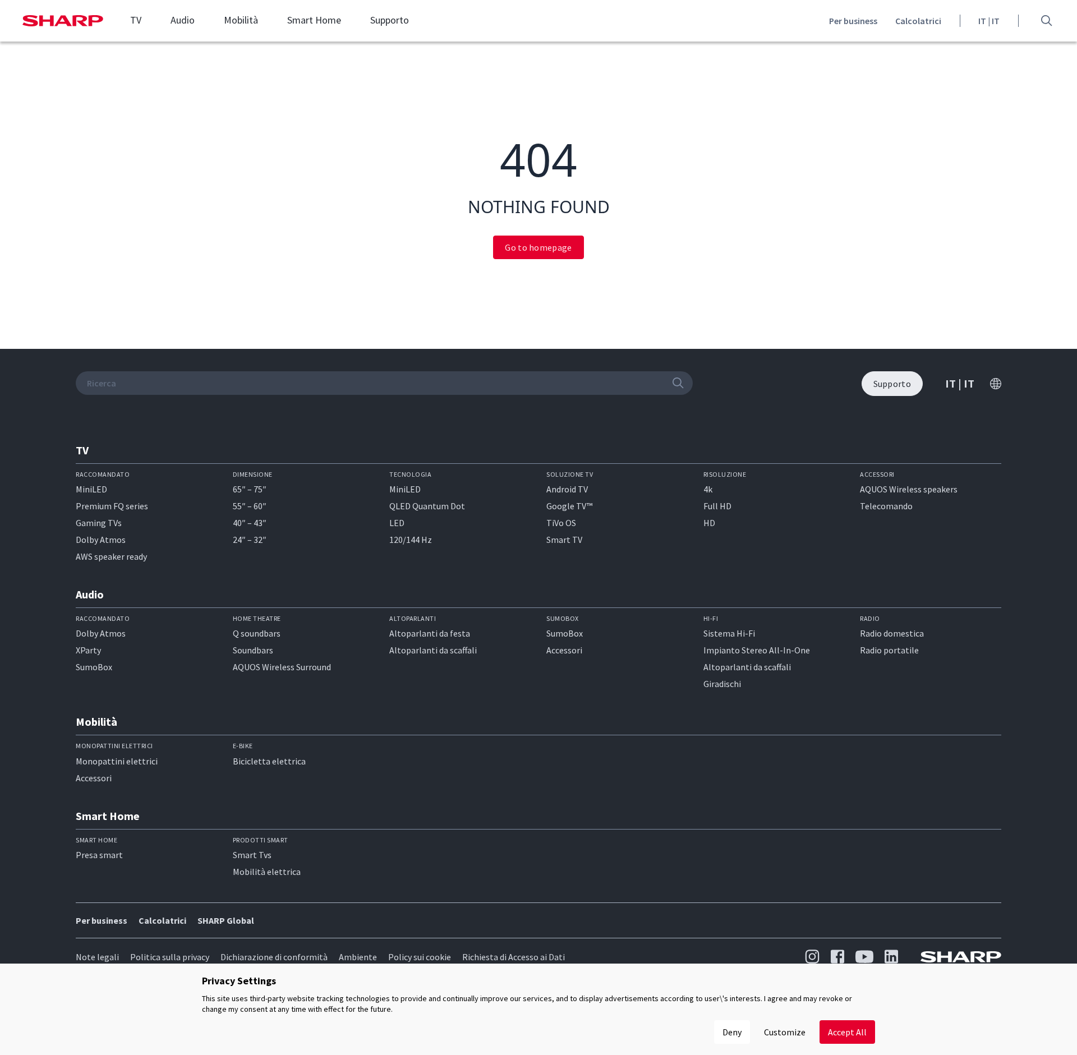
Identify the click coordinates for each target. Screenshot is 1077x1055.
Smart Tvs (252, 854)
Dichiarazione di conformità (274, 956)
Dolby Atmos (101, 539)
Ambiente (358, 956)
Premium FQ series (112, 506)
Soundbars (253, 650)
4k (707, 489)
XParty (88, 650)
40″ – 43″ (249, 522)
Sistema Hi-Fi (729, 633)
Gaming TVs (99, 522)
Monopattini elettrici (117, 761)
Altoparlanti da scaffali (433, 650)
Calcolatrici (918, 20)
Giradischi (722, 683)
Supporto (389, 20)
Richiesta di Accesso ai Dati (513, 956)
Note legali (97, 956)
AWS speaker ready (111, 556)
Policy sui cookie (419, 956)
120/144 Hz (410, 539)
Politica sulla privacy (169, 956)
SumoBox (94, 666)
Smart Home (314, 20)
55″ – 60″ (249, 506)
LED (396, 522)
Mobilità (241, 20)
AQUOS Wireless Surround (282, 666)
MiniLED (91, 489)
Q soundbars (256, 633)
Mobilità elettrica (267, 871)
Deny (732, 1032)
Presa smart (99, 854)
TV (135, 20)
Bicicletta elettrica (269, 761)
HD (709, 522)
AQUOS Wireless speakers (909, 489)
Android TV (567, 489)
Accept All (847, 1032)
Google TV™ (569, 506)
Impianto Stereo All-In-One (756, 650)
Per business (853, 20)
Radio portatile (889, 650)
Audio (183, 20)
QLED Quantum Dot (427, 506)
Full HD (717, 506)
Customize (785, 1032)
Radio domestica (892, 633)
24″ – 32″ (249, 539)
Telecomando (886, 506)
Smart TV (564, 539)
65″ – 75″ (249, 489)
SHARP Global (225, 920)
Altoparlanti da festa (429, 633)
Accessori (564, 650)
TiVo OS (561, 522)
